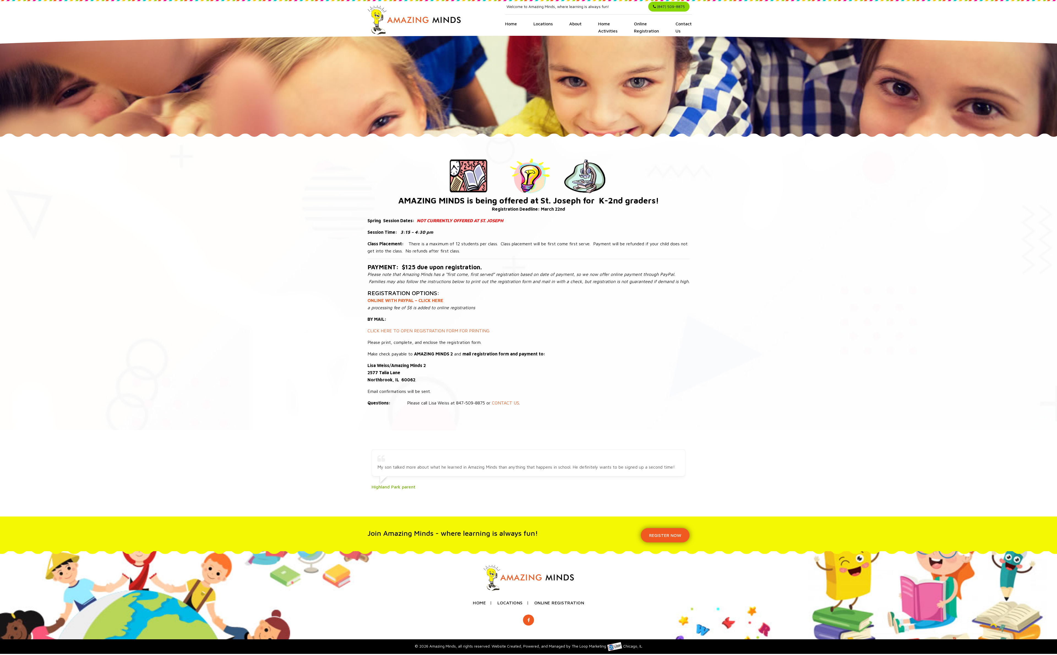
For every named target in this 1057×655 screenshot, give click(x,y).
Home (511, 23)
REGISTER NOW (665, 535)
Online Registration (646, 27)
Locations (543, 23)
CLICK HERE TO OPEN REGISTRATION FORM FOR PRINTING (428, 330)
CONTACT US (505, 402)
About (575, 23)
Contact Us (683, 27)
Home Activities (607, 27)
